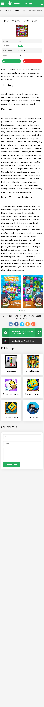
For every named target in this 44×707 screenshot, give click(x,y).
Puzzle (20, 46)
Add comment (12, 464)
